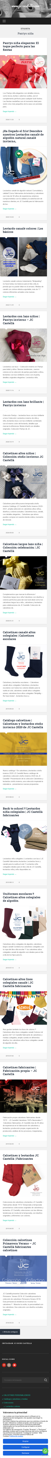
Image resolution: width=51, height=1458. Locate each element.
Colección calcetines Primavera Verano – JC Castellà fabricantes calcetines (19, 1245)
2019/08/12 (10, 882)
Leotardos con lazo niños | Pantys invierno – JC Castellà (21, 319)
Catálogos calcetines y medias (16, 1399)
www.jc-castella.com (26, 6)
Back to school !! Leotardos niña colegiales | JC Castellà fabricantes (23, 812)
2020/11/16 (10, 390)
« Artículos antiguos (10, 1332)
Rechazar (25, 1453)
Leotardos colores (12, 1406)
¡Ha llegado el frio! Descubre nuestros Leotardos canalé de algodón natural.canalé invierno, (23, 136)
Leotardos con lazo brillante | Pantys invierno (23, 403)
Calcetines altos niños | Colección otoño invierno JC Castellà (23, 456)
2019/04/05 (10, 1228)
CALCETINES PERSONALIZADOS (17, 1395)
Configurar (26, 1447)
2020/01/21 (10, 621)
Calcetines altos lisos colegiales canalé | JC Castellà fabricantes (18, 982)
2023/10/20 (10, 217)
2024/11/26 (10, 119)
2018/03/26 (10, 1323)
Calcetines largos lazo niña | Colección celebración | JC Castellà (23, 547)
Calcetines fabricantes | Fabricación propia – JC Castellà (20, 1070)
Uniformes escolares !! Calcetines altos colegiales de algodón (21, 897)
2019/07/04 (10, 1056)
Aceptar (26, 1441)
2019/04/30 (10, 1144)
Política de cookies (16, 1436)
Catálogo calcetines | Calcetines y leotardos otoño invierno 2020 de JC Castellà (23, 723)
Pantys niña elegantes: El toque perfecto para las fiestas (21, 46)
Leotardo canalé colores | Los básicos (23, 230)
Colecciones (8, 1403)
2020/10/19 (10, 442)
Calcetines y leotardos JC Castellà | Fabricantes (21, 1157)
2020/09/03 (10, 533)
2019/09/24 (10, 709)
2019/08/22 (10, 797)
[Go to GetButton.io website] (45, 1455)
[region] (25, 1433)
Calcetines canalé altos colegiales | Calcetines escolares (19, 635)
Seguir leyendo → (9, 111)
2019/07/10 (10, 968)
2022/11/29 (10, 305)
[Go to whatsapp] (45, 1451)
